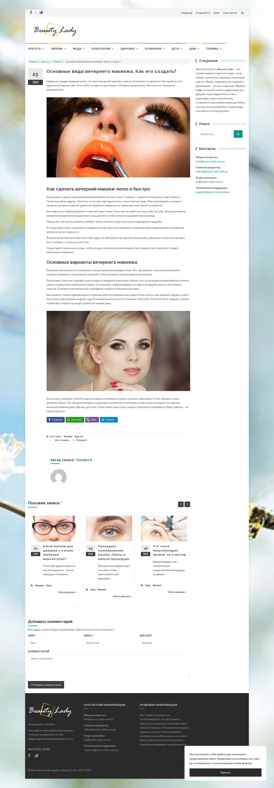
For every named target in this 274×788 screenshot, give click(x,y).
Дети (175, 48)
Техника (212, 48)
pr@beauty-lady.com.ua (209, 181)
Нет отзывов (62, 440)
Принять (226, 772)
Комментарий (38, 651)
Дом (192, 48)
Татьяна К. (81, 440)
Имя (32, 635)
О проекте (203, 13)
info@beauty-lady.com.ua (210, 161)
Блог (217, 13)
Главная (186, 13)
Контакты (230, 13)
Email (88, 635)
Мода (77, 48)
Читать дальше (66, 592)
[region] (226, 763)
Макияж (58, 61)
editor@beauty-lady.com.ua (211, 171)
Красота (34, 48)
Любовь (57, 48)
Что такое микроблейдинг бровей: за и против (169, 550)
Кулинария (153, 48)
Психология (101, 48)
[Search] (238, 134)
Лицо (48, 585)
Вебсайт (146, 635)
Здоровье (127, 48)
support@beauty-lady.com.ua (213, 191)
